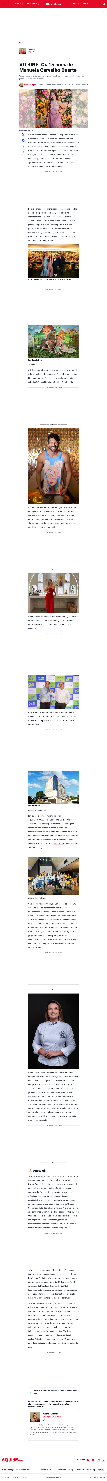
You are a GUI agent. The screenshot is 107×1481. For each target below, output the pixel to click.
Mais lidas (18, 4)
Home (21, 42)
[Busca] (104, 3)
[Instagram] (98, 1460)
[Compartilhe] (23, 151)
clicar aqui (58, 843)
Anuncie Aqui (75, 4)
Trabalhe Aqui (91, 1470)
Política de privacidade (58, 1470)
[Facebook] (88, 1460)
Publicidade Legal (8, 1470)
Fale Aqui (86, 4)
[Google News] (103, 1460)
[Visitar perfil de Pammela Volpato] (35, 1417)
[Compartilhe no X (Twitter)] (23, 134)
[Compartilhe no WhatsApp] (23, 146)
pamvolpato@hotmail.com (52, 1417)
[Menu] (4, 4)
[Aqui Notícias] (53, 4)
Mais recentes (32, 4)
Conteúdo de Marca (23, 1470)
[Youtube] (93, 1460)
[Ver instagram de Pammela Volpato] (44, 1420)
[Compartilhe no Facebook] (23, 140)
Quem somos (43, 1470)
